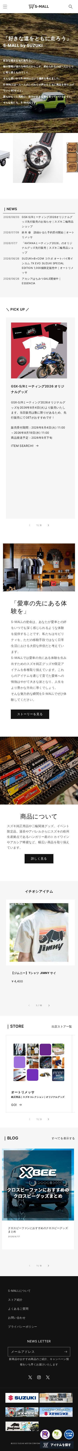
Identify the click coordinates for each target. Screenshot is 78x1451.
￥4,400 (17, 981)
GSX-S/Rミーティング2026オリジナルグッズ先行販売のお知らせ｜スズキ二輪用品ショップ (47, 221)
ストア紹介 (15, 1299)
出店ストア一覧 (62, 1026)
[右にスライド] (48, 525)
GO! (14, 1105)
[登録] (65, 1351)
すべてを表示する (63, 1138)
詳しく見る (39, 858)
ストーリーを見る (30, 714)
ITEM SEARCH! (22, 446)
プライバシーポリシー (22, 1326)
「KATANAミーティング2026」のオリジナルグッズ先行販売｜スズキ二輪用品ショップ (47, 248)
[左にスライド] (29, 525)
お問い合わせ (17, 1317)
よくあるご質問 (18, 1308)
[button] (5, 6)
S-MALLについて (19, 1290)
